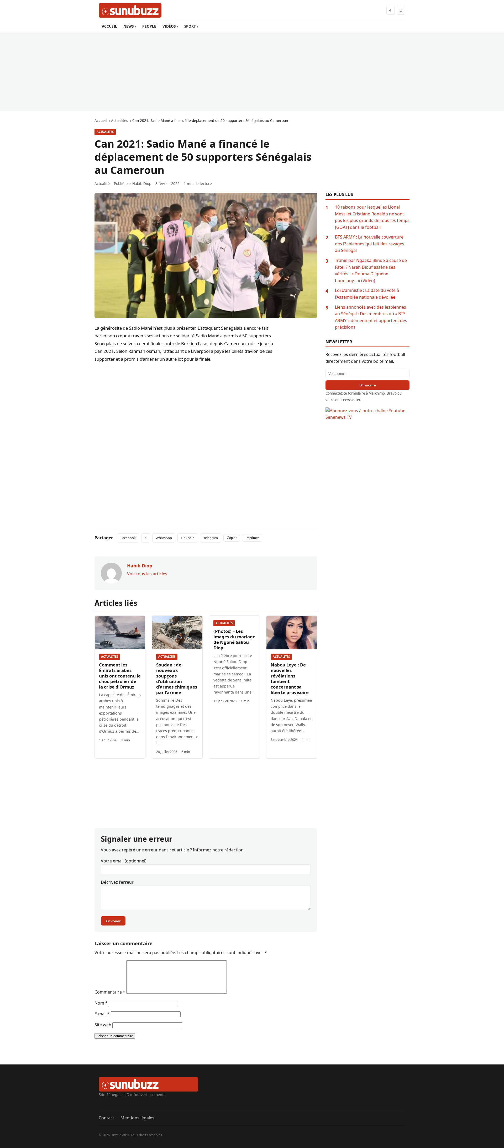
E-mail (102, 1014)
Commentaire (109, 992)
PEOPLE (149, 26)
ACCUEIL (109, 26)
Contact (106, 1118)
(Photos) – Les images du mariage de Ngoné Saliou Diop (234, 639)
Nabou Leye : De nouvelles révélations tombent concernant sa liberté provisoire (290, 678)
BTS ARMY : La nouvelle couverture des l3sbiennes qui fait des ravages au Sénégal (369, 243)
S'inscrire (367, 385)
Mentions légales (137, 1118)
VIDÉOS (169, 26)
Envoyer (113, 921)
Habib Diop (141, 183)
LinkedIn (188, 537)
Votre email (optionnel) (123, 861)
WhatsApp (164, 537)
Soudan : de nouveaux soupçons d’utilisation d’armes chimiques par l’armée (176, 678)
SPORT (190, 26)
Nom (101, 1003)
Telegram (210, 537)
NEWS (128, 26)
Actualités (105, 132)
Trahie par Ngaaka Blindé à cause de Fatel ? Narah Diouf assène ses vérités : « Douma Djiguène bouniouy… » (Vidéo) (371, 270)
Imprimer (252, 538)
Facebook (128, 537)
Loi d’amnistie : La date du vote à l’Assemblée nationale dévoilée (367, 293)
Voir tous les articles (147, 574)
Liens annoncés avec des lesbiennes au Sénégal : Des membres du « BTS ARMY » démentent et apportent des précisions (371, 317)
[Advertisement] (252, 72)
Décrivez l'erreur (117, 882)
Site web (102, 1025)
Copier (232, 538)
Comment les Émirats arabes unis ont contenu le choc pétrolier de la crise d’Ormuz (120, 676)
